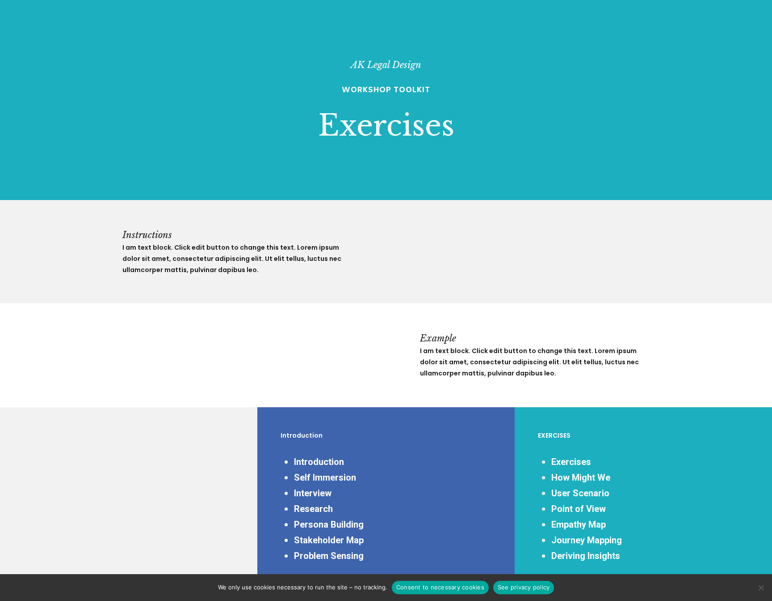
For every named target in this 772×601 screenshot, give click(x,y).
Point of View (578, 508)
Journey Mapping (586, 540)
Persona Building (329, 524)
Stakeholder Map (329, 540)
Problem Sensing (329, 555)
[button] (755, 4)
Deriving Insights (585, 555)
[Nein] (760, 587)
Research (313, 508)
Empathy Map (578, 524)
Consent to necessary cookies (440, 587)
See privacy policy (524, 587)
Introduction (319, 461)
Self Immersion (325, 477)
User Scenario (580, 493)
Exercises (571, 461)
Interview (312, 493)
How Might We (580, 477)
